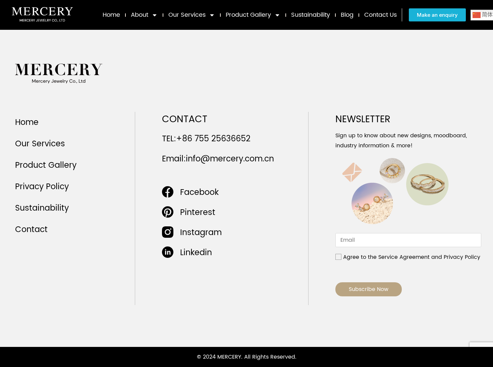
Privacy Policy (42, 187)
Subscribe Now (368, 289)
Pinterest (197, 212)
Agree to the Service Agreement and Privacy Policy (411, 257)
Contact (31, 229)
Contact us (380, 15)
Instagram (201, 232)
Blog (347, 15)
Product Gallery (248, 15)
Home (111, 15)
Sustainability (310, 15)
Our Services (187, 15)
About (139, 15)
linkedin (196, 253)
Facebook (199, 192)
